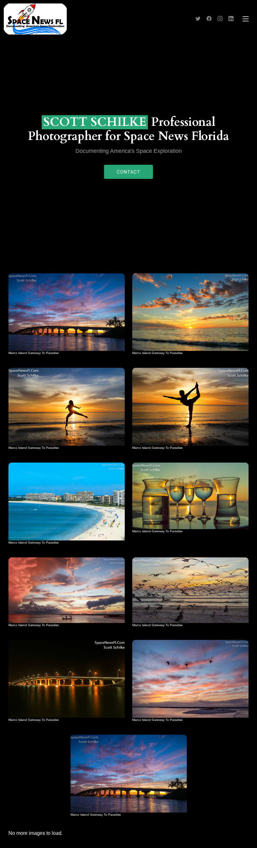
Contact (128, 171)
